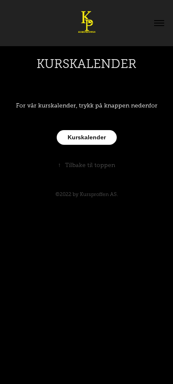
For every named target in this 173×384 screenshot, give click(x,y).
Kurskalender (87, 137)
